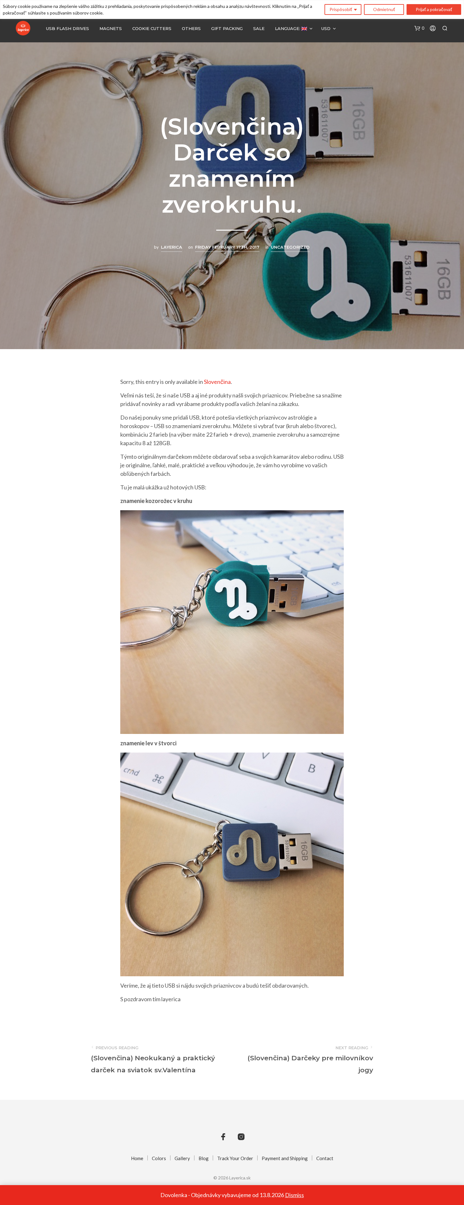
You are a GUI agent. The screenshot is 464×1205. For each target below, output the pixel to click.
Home (137, 1158)
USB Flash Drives (67, 28)
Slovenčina (217, 381)
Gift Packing (227, 28)
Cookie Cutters (151, 28)
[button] (419, 28)
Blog (204, 1158)
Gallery (182, 1158)
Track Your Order (235, 1158)
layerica (171, 247)
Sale (259, 28)
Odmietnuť (384, 9)
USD (325, 28)
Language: (288, 28)
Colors (159, 1158)
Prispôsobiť (341, 9)
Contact (324, 1158)
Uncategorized (290, 247)
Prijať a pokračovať (434, 9)
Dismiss (294, 1194)
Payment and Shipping (285, 1158)
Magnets (110, 28)
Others (191, 28)
